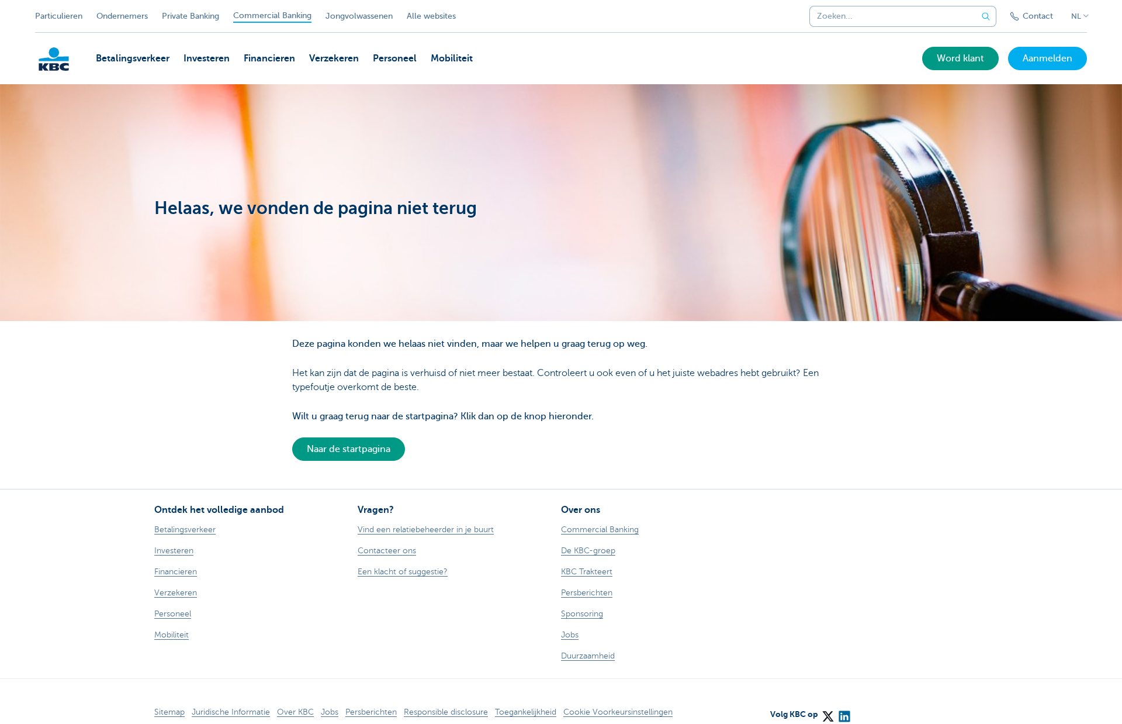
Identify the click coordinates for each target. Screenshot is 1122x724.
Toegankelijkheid (525, 712)
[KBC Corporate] (53, 59)
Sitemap (169, 712)
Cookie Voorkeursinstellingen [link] (618, 712)
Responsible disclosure (446, 712)
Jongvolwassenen (359, 16)
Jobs (329, 712)
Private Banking (190, 16)
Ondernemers (122, 16)
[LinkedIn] (844, 712)
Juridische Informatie (231, 712)
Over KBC (295, 712)
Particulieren (58, 16)
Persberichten (371, 712)
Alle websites (431, 16)
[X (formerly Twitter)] (827, 712)
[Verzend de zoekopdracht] (985, 16)
